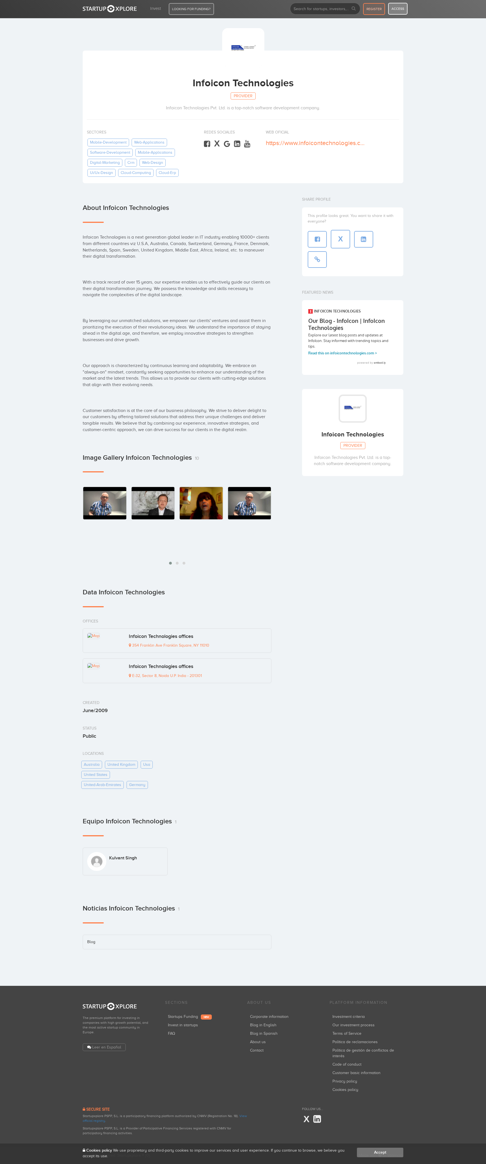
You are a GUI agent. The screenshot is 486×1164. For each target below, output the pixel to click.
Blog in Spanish (264, 1033)
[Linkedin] (237, 144)
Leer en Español (106, 1047)
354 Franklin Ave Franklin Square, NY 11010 (170, 645)
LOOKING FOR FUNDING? (191, 9)
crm (130, 162)
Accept (380, 1152)
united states (95, 775)
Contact (257, 1050)
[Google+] (227, 144)
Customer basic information (356, 1073)
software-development (110, 152)
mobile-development (108, 142)
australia (92, 764)
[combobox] (325, 9)
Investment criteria (348, 1016)
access (398, 9)
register (374, 9)
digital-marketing (105, 162)
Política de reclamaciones (355, 1042)
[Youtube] (247, 144)
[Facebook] (207, 144)
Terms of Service (346, 1033)
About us (258, 1042)
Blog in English (263, 1025)
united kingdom (121, 764)
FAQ (171, 1033)
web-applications (149, 142)
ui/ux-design (101, 173)
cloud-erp (167, 173)
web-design (152, 162)
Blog (91, 942)
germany (137, 785)
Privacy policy (344, 1081)
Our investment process (353, 1025)
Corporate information (269, 1016)
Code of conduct (346, 1064)
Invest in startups (183, 1025)
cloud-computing (136, 173)
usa (146, 764)
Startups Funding (188, 1016)
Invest (155, 8)
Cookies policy (345, 1090)
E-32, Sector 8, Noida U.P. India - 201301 (166, 676)
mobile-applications (155, 152)
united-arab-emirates (102, 785)
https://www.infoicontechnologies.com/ (316, 142)
